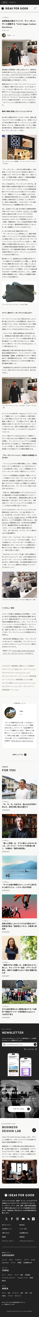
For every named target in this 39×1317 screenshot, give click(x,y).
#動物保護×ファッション (10, 690)
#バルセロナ (6, 666)
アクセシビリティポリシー (27, 1241)
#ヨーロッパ (6, 676)
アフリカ (10, 1296)
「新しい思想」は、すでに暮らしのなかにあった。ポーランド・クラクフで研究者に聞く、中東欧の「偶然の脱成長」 (19, 845)
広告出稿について (7, 1229)
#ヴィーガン (23, 686)
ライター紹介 (23, 1229)
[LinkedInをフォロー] (33, 1219)
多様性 (31, 1278)
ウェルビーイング (22, 1278)
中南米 (4, 1296)
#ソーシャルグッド (8, 680)
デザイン (10, 1275)
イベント (13, 1262)
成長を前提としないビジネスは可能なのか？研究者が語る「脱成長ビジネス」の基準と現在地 (19, 926)
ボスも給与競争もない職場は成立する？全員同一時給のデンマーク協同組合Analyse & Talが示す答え (19, 1011)
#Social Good (17, 683)
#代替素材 (30, 666)
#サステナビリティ (8, 673)
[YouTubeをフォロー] (23, 1219)
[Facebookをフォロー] (11, 1218)
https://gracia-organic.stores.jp (22, 741)
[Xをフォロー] (6, 1219)
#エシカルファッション (10, 686)
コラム (11, 1260)
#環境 (20, 666)
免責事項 (22, 1237)
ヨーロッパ (15, 1293)
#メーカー (14, 676)
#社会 (16, 669)
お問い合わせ (6, 1233)
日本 (9, 1293)
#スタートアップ (8, 669)
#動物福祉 (14, 666)
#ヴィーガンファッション (27, 669)
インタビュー (5, 17)
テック (16, 1275)
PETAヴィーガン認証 (30, 211)
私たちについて (6, 1225)
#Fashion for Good (29, 683)
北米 (31, 1293)
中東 (26, 1293)
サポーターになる (18, 1109)
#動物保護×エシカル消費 (24, 680)
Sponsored (5, 1262)
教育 (21, 1275)
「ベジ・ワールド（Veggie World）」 (14, 517)
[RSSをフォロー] (29, 1219)
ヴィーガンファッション (21, 72)
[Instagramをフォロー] (17, 1218)
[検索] (35, 8)
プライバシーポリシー (8, 1241)
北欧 (21, 1293)
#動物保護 (32, 676)
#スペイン (31, 686)
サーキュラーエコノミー (9, 1278)
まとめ (33, 1260)
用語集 (4, 1237)
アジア (4, 1293)
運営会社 (22, 1225)
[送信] (35, 1044)
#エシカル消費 (7, 683)
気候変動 (27, 1275)
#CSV (25, 666)
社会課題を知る (24, 1233)
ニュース (4, 1260)
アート (4, 1275)
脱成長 (4, 1280)
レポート (26, 1260)
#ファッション (23, 676)
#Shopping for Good (22, 673)
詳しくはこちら (29, 1049)
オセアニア (18, 1296)
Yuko (9, 35)
